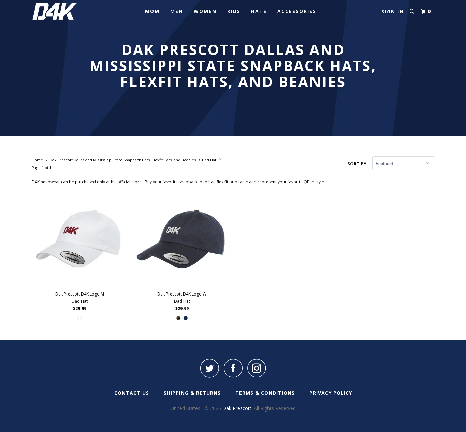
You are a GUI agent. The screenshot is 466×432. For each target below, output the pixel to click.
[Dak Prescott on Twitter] (209, 368)
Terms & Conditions (265, 393)
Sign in (392, 11)
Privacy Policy (330, 393)
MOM (152, 11)
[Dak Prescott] (67, 11)
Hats (259, 11)
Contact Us (131, 393)
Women (205, 11)
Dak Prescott (236, 408)
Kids (234, 11)
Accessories (296, 11)
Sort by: (358, 164)
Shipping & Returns (192, 393)
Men (176, 11)
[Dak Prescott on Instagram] (256, 368)
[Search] (412, 11)
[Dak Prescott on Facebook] (233, 368)
